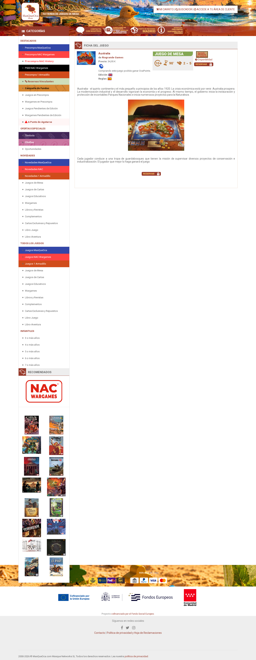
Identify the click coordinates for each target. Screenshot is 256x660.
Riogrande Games (112, 57)
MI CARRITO (166, 9)
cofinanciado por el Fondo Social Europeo (132, 614)
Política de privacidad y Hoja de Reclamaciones (134, 632)
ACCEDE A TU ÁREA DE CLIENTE (215, 9)
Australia (104, 53)
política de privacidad (136, 656)
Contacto (99, 632)
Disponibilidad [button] (204, 59)
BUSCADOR (185, 9)
